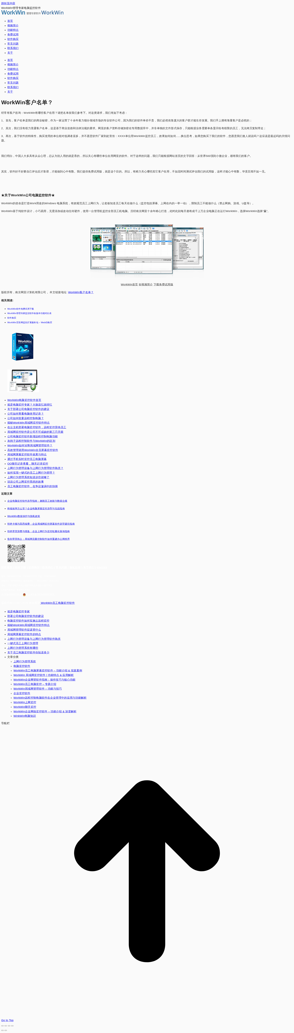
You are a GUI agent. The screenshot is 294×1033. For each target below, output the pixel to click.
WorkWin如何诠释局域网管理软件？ (30, 445)
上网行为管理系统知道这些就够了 (28, 477)
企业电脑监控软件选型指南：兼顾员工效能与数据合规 (37, 501)
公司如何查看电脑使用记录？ (25, 413)
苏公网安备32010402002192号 (41, 594)
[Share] (5, 1025)
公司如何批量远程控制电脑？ (25, 418)
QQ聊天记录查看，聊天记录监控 (27, 463)
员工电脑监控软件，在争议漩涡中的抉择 (32, 486)
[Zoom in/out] (12, 1025)
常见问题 (61, 567)
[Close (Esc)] (2, 1025)
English (102, 567)
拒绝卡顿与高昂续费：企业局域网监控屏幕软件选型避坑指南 (41, 524)
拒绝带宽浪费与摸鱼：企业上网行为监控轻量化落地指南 (38, 531)
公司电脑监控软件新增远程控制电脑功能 (32, 436)
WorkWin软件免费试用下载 (20, 309)
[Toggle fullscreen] (9, 1025)
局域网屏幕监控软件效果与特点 (27, 454)
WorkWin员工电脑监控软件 (57, 602)
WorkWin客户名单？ (81, 292)
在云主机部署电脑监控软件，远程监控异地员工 (36, 427)
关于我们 (88, 567)
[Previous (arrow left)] (2, 1030)
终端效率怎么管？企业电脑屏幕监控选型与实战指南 (36, 508)
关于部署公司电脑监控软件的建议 (28, 409)
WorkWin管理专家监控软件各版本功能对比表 (29, 313)
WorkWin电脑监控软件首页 (24, 400)
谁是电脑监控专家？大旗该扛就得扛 (29, 404)
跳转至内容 (8, 3)
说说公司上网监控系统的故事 (25, 481)
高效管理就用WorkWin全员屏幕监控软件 (32, 450)
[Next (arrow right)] (5, 1030)
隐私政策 (75, 567)
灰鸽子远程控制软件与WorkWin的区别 (31, 440)
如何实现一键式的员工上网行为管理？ (31, 472)
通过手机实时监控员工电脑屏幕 (27, 459)
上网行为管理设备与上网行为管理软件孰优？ (35, 468)
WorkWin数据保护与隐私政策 (23, 516)
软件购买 (11, 318)
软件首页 (6, 567)
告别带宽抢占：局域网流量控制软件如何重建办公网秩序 (38, 539)
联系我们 (47, 567)
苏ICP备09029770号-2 (11, 594)
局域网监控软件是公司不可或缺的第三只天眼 (35, 431)
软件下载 (20, 567)
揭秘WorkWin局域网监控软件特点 (28, 422)
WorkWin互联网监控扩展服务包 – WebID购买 (29, 322)
